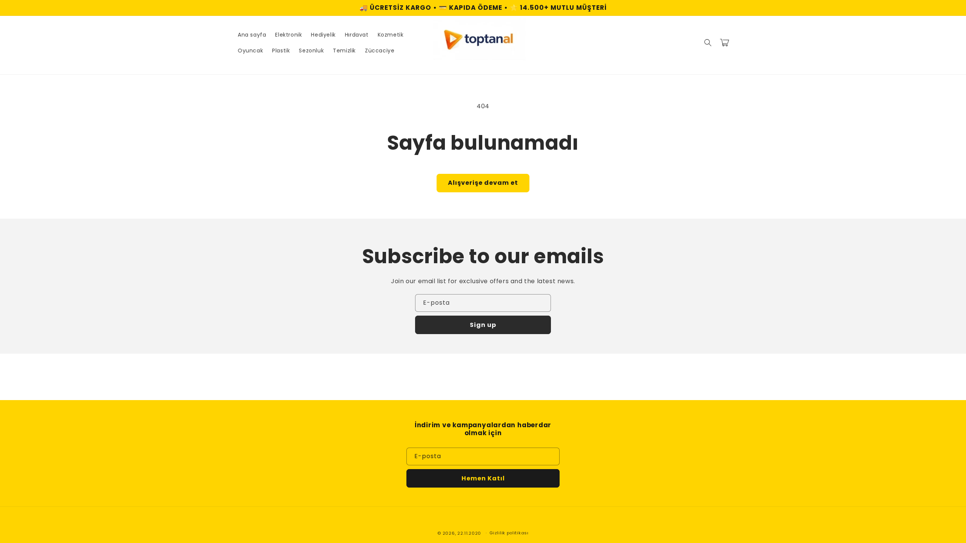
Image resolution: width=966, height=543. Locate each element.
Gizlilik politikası (508, 533)
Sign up (483, 325)
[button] (708, 42)
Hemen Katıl (483, 478)
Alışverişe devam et (483, 182)
